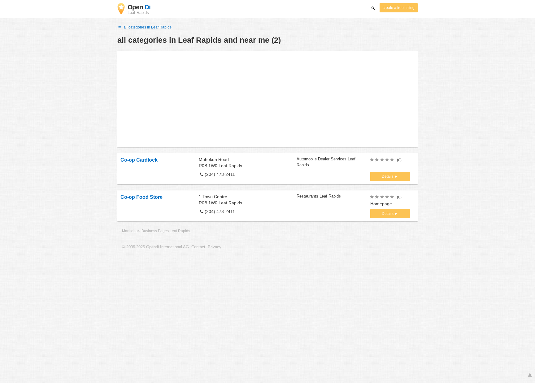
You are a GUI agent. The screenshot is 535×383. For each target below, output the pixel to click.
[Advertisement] (267, 99)
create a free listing (399, 8)
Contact (198, 247)
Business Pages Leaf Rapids (165, 231)
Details (388, 176)
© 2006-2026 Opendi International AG (155, 247)
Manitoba (130, 231)
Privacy (214, 247)
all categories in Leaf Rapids (147, 27)
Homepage (381, 203)
